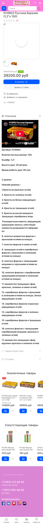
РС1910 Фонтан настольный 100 (8, 449)
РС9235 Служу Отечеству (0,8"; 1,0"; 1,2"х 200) (26, 398)
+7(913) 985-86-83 (13, 489)
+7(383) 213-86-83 (13, 482)
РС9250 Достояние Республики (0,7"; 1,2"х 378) (9, 398)
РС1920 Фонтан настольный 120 (26, 449)
